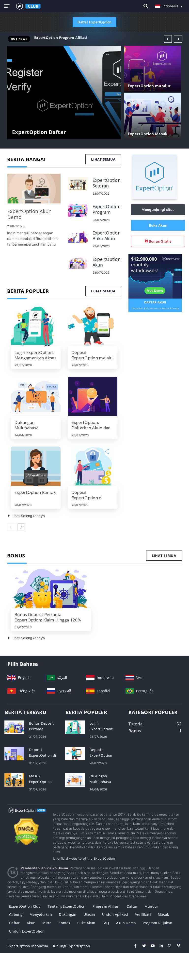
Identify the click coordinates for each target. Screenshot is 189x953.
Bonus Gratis (160, 241)
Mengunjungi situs (158, 209)
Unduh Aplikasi (115, 914)
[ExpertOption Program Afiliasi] (78, 210)
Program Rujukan (157, 922)
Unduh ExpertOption (27, 931)
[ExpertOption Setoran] (78, 184)
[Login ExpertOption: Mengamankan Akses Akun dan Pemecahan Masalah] (36, 326)
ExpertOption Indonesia (27, 946)
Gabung (16, 914)
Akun (31, 922)
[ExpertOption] (154, 198)
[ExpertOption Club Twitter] (141, 946)
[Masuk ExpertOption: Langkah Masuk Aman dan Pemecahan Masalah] (14, 779)
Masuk (163, 914)
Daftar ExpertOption (94, 22)
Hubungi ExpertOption (70, 946)
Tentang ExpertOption (67, 906)
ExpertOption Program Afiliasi (60, 37)
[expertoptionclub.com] (27, 6)
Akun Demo (126, 922)
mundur (151, 906)
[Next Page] (178, 39)
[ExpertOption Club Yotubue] (150, 946)
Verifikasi (143, 914)
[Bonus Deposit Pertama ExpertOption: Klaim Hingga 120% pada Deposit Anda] (51, 588)
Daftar (132, 906)
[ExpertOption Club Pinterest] (176, 946)
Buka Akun (158, 225)
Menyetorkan (41, 914)
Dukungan (67, 914)
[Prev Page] (168, 39)
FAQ (105, 922)
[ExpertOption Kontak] (36, 466)
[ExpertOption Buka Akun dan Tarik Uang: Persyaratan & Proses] (78, 236)
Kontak (64, 922)
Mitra (46, 922)
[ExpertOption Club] (26, 815)
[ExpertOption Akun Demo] (34, 188)
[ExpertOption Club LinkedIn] (159, 946)
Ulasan (89, 914)
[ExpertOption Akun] (78, 263)
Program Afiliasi (106, 906)
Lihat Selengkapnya (28, 516)
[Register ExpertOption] (155, 276)
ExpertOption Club (25, 906)
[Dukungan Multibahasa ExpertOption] (36, 396)
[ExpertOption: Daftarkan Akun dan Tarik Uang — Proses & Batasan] (93, 396)
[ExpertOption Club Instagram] (167, 946)
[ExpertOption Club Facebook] (133, 946)
